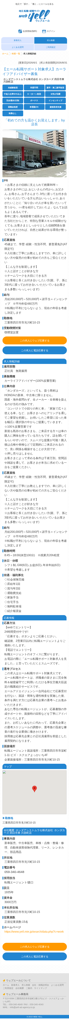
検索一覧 (16, 53)
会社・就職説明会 (40, 985)
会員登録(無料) (30, 31)
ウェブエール (34, 11)
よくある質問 (18, 47)
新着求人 (18, 40)
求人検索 (51, 40)
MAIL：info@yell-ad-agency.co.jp (19, 1007)
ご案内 (29, 988)
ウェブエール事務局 (17, 994)
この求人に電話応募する (34, 350)
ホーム (5, 53)
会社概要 (19, 988)
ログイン (51, 31)
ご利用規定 (51, 47)
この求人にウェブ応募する (35, 340)
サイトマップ (40, 988)
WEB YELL (37, 1017)
